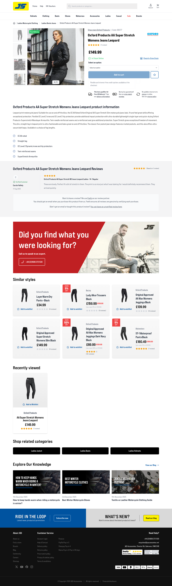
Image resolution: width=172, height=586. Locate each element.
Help (41, 6)
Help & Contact (42, 542)
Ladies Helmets (135, 451)
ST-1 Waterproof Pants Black (144, 335)
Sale (129, 16)
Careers (15, 557)
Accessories (95, 16)
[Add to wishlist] (155, 74)
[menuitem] (33, 16)
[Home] (14, 23)
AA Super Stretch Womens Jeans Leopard (30, 419)
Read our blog (151, 518)
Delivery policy (42, 546)
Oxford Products (42, 292)
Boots (57, 16)
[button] (80, 81)
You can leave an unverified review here (106, 206)
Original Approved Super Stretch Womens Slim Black (46, 336)
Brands (139, 16)
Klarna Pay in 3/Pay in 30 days (69, 550)
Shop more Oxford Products (99, 30)
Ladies (108, 16)
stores (144, 94)
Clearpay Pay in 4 (65, 546)
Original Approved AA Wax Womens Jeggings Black (145, 298)
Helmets (33, 16)
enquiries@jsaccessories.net (149, 542)
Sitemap (16, 561)
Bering (88, 290)
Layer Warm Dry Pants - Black (44, 298)
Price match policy (43, 554)
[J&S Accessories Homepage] (21, 6)
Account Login (42, 539)
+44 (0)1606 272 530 (34, 262)
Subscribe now (62, 518)
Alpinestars (140, 328)
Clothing (45, 16)
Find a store (17, 542)
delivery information (103, 96)
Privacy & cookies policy (45, 557)
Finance (61, 539)
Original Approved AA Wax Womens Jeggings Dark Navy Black (96, 334)
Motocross (80, 16)
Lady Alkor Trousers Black (96, 297)
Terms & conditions (44, 561)
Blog (14, 550)
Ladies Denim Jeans (49, 23)
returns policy (151, 96)
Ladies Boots (85, 451)
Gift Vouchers (50, 6)
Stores (35, 6)
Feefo (90, 198)
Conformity (17, 554)
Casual (119, 16)
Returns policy (42, 550)
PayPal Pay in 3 (64, 542)
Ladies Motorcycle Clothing (27, 23)
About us (16, 539)
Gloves (67, 16)
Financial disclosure (109, 581)
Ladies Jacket (36, 451)
